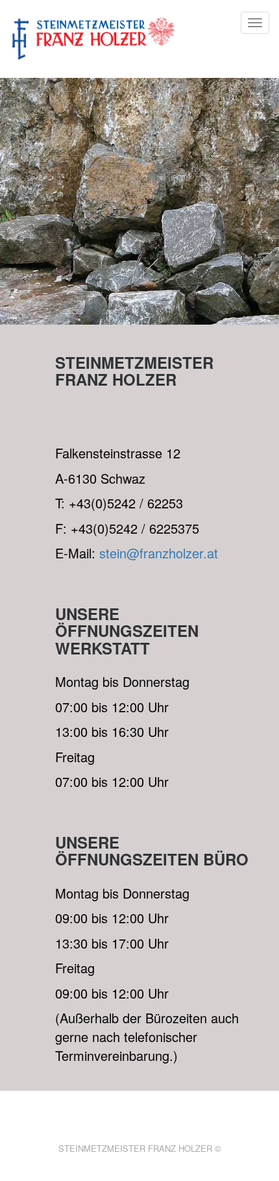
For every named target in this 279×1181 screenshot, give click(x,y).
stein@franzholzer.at (158, 552)
